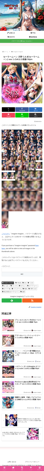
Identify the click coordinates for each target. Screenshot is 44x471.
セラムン (23, 285)
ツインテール (17, 288)
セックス (14, 285)
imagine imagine (8, 283)
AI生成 (19, 283)
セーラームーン (33, 285)
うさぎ (31, 283)
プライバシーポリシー (32, 462)
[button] (35, 115)
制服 (25, 288)
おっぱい (6, 285)
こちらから (6, 234)
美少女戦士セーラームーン (11, 291)
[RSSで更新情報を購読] (32, 300)
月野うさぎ (33, 288)
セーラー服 (7, 288)
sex (25, 283)
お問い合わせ (12, 462)
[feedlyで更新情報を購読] (12, 300)
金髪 (23, 291)
